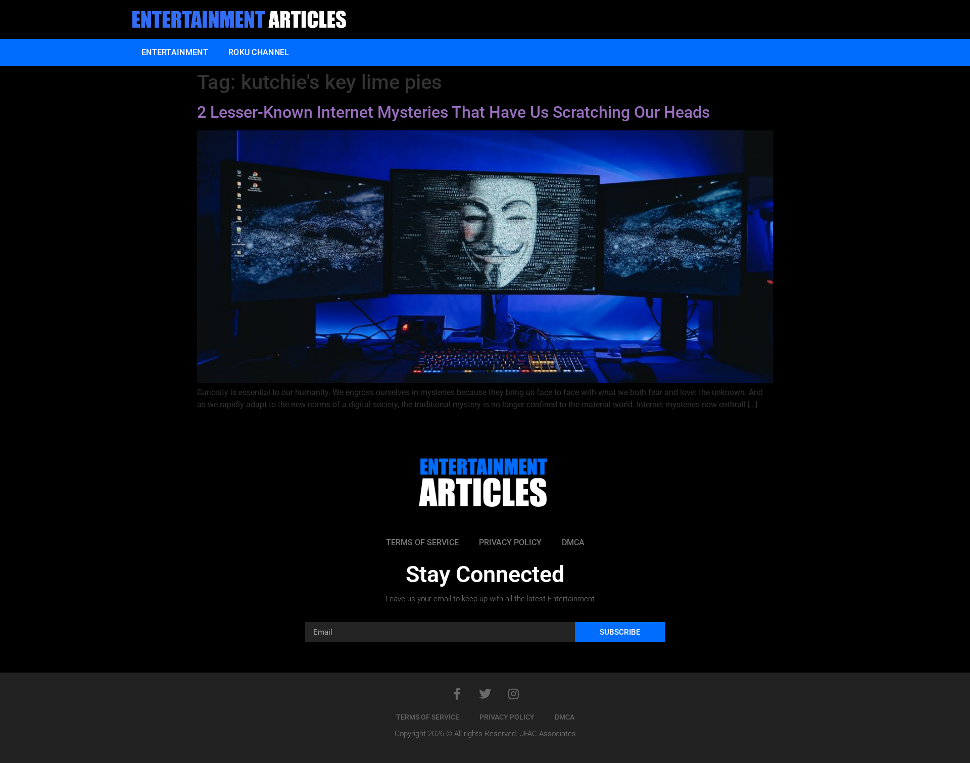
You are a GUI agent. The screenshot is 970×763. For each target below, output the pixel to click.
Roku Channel (258, 52)
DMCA (573, 542)
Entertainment (174, 52)
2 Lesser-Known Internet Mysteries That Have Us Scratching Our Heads (453, 112)
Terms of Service (422, 542)
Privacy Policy (510, 542)
